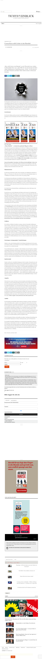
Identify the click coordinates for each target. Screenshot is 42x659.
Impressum (17, 647)
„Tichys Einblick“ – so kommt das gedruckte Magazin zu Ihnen (18, 146)
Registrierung (14, 400)
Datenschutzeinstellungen (31, 647)
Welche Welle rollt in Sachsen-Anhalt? (26, 576)
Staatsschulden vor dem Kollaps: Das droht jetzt (25, 623)
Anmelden (7, 400)
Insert (13, 656)
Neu (15, 559)
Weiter (7, 366)
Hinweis (30, 384)
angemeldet (11, 387)
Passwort (6, 406)
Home (3, 647)
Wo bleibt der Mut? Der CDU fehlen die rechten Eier (27, 587)
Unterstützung (12, 647)
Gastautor (9, 47)
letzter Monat (16, 562)
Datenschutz (23, 647)
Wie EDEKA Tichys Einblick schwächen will (27, 570)
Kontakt (6, 647)
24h (6, 562)
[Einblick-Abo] (21, 512)
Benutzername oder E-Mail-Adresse (11, 402)
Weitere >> (7, 593)
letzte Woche (10, 562)
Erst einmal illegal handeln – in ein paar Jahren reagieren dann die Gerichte (26, 629)
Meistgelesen (9, 559)
